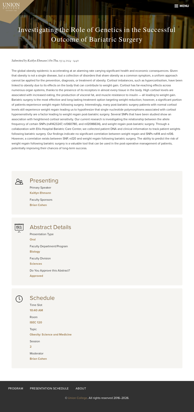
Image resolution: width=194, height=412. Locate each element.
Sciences (36, 264)
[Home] (10, 6)
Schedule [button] (42, 298)
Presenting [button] (44, 180)
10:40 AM (36, 310)
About (81, 388)
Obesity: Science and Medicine (51, 334)
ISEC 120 (36, 322)
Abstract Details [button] (50, 227)
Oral (33, 239)
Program (15, 388)
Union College (77, 398)
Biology (35, 252)
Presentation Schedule (49, 388)
